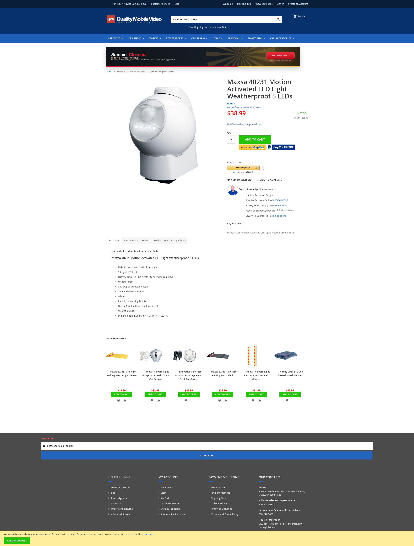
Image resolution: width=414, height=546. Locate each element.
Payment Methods (220, 492)
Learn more (148, 534)
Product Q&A (161, 240)
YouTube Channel (120, 487)
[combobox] (226, 19)
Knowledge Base (264, 3)
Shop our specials (170, 508)
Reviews (146, 240)
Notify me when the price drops (244, 124)
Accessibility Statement (173, 514)
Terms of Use (218, 487)
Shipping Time (218, 498)
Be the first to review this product (245, 107)
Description (114, 240)
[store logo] (134, 19)
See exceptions (278, 205)
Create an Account (298, 3)
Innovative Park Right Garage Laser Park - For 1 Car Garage (155, 375)
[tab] (114, 240)
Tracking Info (244, 3)
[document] (207, 538)
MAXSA (231, 103)
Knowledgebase (119, 498)
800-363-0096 (139, 3)
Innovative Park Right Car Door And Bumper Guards (257, 375)
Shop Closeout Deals (279, 55)
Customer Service (160, 3)
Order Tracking (219, 503)
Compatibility (178, 240)
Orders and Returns (121, 508)
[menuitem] (115, 38)
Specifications (131, 240)
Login (163, 492)
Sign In (280, 3)
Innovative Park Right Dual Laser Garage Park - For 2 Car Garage (188, 375)
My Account (167, 487)
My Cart (165, 498)
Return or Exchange (221, 508)
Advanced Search (120, 514)
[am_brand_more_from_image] (117, 366)
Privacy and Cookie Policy (224, 514)
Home (108, 71)
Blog (177, 3)
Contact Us (116, 503)
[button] (243, 169)
